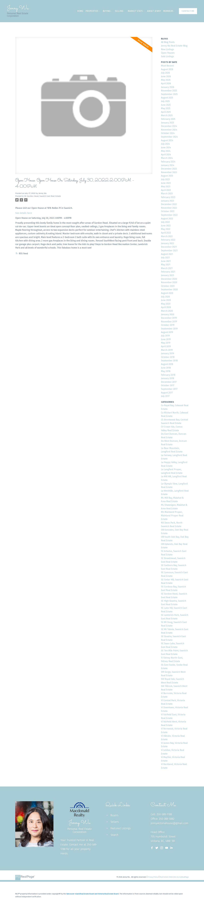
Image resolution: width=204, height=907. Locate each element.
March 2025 (167, 115)
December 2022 (169, 204)
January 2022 (167, 243)
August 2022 (167, 218)
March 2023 (167, 193)
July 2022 (165, 222)
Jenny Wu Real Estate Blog (174, 45)
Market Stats (135, 11)
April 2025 (166, 112)
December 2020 (169, 279)
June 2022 (166, 225)
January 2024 (167, 165)
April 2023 (166, 190)
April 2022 (166, 232)
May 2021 (165, 264)
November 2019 (169, 321)
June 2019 (166, 339)
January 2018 (167, 378)
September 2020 (169, 289)
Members (168, 11)
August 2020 (167, 293)
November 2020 (169, 282)
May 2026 (165, 80)
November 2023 (169, 172)
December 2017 (169, 382)
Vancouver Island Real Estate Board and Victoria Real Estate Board (92, 894)
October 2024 (168, 133)
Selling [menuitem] (119, 11)
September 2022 (169, 215)
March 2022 (167, 236)
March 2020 (167, 311)
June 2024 (166, 147)
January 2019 (167, 353)
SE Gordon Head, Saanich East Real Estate (42, 196)
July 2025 (165, 101)
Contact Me (188, 11)
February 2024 (168, 161)
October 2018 (167, 357)
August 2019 (167, 332)
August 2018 (167, 364)
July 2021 (165, 257)
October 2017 (167, 385)
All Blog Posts (168, 42)
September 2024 (169, 136)
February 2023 (168, 197)
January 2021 (167, 275)
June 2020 (166, 300)
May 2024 (165, 151)
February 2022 (168, 239)
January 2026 (167, 87)
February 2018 (168, 375)
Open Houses (168, 52)
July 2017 (165, 396)
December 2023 (169, 168)
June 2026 (166, 76)
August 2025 (167, 97)
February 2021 (168, 271)
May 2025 (165, 108)
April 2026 (166, 83)
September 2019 (169, 328)
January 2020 (167, 314)
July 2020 (165, 296)
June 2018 (166, 367)
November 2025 (169, 90)
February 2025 (168, 119)
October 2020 (168, 286)
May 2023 (165, 186)
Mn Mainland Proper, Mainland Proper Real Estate (172, 515)
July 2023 (165, 179)
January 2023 (167, 200)
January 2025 (167, 122)
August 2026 (167, 69)
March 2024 (167, 158)
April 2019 (166, 346)
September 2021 (169, 250)
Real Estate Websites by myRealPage (174, 877)
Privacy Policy (153, 877)
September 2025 (169, 94)
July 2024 (165, 144)
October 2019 (167, 325)
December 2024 (169, 126)
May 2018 (165, 371)
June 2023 (166, 183)
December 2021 (169, 247)
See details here (23, 213)
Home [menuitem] (80, 11)
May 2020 (165, 303)
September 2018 (169, 360)
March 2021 (166, 268)
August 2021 (167, 254)
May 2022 (165, 229)
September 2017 (169, 389)
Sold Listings (167, 56)
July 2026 (165, 72)
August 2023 (167, 175)
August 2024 (167, 140)
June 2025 (166, 105)
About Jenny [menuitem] (154, 11)
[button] (188, 11)
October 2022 (167, 211)
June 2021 (166, 261)
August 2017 (167, 392)
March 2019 (167, 350)
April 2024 (166, 154)
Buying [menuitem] (106, 11)
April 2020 (166, 307)
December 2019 (169, 318)
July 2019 (165, 335)
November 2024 (169, 129)
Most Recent (167, 65)
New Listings (167, 49)
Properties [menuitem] (91, 11)
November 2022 (169, 208)
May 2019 (165, 342)
